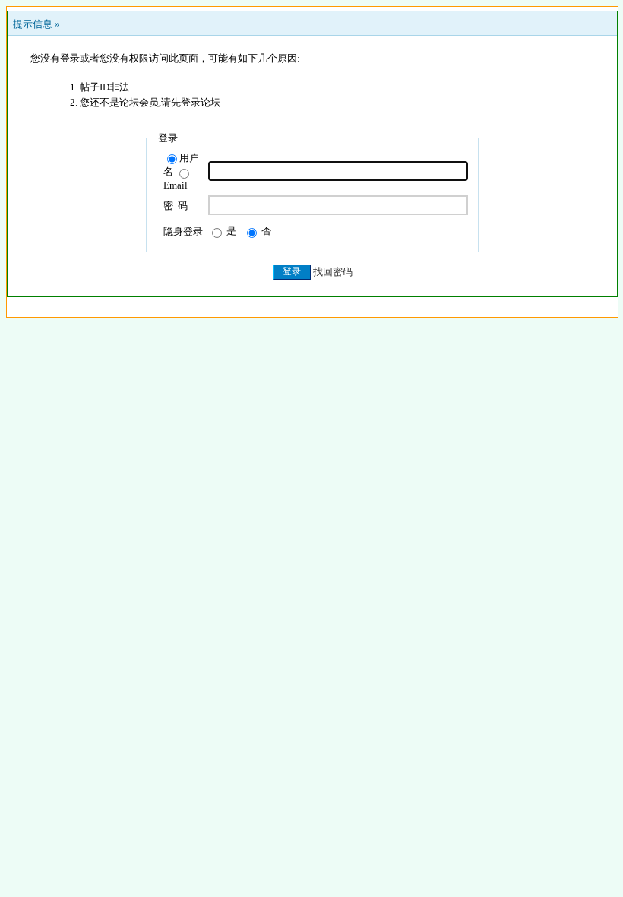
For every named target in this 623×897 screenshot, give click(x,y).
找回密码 (333, 271)
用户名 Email (181, 171)
